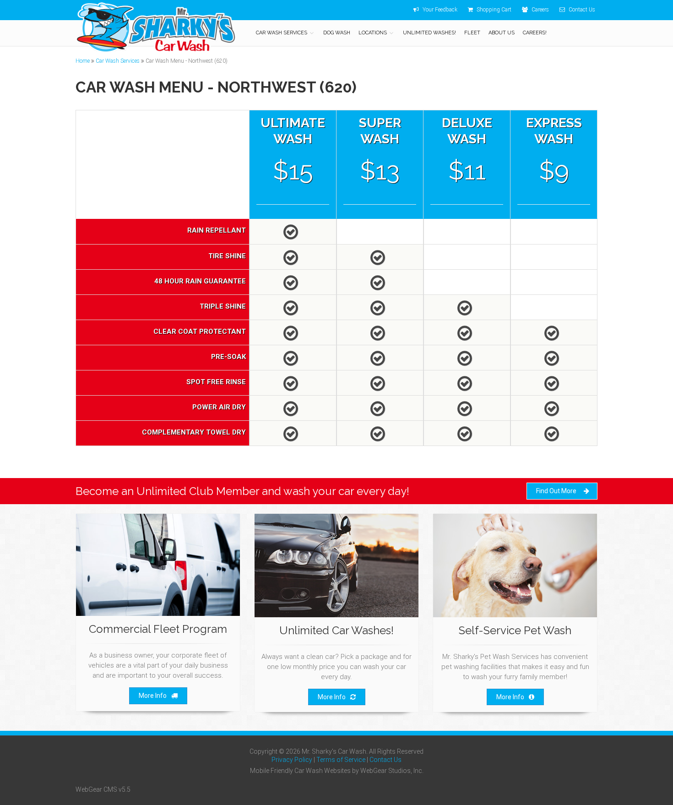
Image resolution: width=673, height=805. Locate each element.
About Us (501, 33)
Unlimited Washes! (429, 33)
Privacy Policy (291, 759)
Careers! (535, 33)
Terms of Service (340, 759)
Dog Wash (336, 33)
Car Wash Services (281, 33)
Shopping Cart (493, 9)
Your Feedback (439, 9)
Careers (539, 9)
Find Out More (556, 491)
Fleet (472, 33)
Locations (372, 33)
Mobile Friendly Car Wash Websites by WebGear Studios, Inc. (336, 770)
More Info (153, 695)
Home (83, 61)
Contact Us (581, 9)
